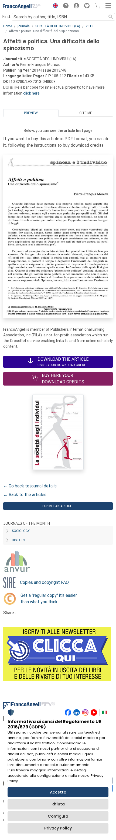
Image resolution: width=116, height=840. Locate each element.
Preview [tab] (31, 113)
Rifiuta (58, 804)
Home (7, 26)
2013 (89, 26)
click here (31, 93)
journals (24, 26)
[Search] (110, 17)
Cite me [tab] (85, 113)
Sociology (21, 531)
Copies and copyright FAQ (44, 582)
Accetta (58, 792)
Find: (6, 16)
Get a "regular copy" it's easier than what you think (49, 598)
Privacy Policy (58, 828)
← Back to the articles (24, 494)
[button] (53, 6)
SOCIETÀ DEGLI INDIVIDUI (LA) (57, 26)
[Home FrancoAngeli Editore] (21, 6)
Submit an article (58, 506)
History (19, 540)
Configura (58, 816)
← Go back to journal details (30, 485)
